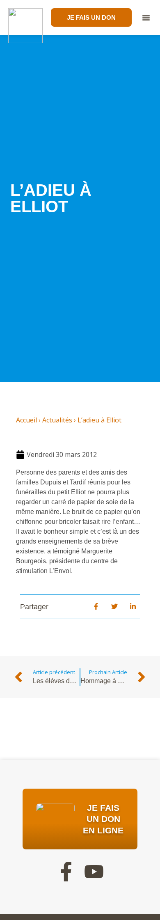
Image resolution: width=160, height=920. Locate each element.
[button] (146, 17)
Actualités (57, 419)
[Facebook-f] (66, 871)
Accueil (26, 419)
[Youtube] (94, 871)
